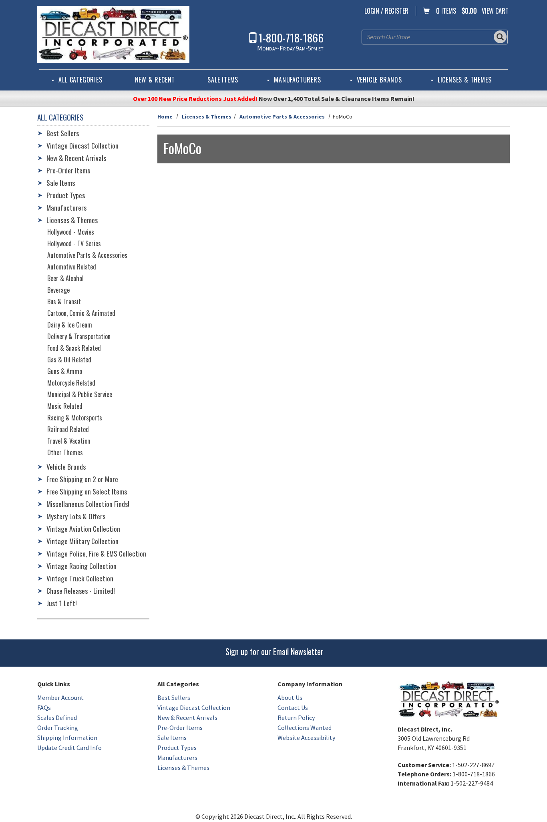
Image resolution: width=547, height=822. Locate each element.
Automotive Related (71, 266)
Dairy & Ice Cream (69, 325)
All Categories (80, 79)
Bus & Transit (64, 301)
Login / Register (386, 11)
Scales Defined (57, 717)
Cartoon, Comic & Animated (81, 313)
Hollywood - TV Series (74, 243)
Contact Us (293, 707)
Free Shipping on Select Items (86, 491)
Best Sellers (62, 133)
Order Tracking (57, 728)
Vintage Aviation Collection (83, 528)
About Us (290, 697)
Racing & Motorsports (74, 417)
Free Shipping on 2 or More (82, 479)
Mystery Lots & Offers (75, 516)
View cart (495, 11)
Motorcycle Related (71, 383)
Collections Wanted (305, 728)
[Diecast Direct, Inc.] (113, 34)
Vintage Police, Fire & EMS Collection (96, 553)
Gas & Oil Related (69, 359)
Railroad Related (68, 429)
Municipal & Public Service (79, 394)
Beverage (58, 290)
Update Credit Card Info (69, 748)
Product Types (65, 195)
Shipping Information (67, 738)
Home (165, 116)
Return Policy (296, 717)
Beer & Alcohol (65, 278)
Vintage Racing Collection (81, 566)
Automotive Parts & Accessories (282, 116)
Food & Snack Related (74, 348)
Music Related (64, 406)
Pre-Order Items (68, 170)
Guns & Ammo (64, 371)
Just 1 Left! (61, 603)
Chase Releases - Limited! (80, 590)
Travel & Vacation (68, 441)
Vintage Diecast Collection (82, 145)
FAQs (44, 707)
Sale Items (222, 79)
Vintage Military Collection (82, 541)
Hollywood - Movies (70, 232)
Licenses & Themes (465, 79)
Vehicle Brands (379, 79)
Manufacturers (297, 79)
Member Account (60, 697)
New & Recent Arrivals (76, 158)
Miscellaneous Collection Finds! (87, 503)
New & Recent (155, 79)
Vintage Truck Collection (79, 578)
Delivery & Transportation (79, 336)
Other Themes (65, 452)
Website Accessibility (306, 738)
